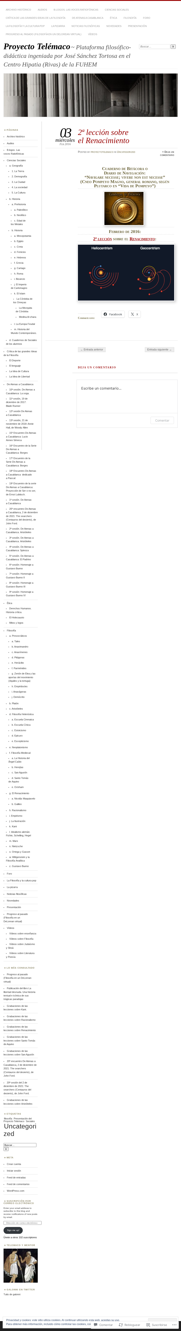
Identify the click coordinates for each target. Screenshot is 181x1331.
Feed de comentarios (18, 1184)
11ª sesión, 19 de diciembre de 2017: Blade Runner (17, 402)
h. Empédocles (20, 686)
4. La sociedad (19, 187)
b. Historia (14, 199)
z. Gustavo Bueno (19, 866)
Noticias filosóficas (86, 26)
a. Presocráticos (18, 635)
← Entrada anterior (91, 349)
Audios (42, 9)
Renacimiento (142, 239)
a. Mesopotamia (22, 236)
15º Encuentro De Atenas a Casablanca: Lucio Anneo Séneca (21, 436)
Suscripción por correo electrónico (19, 1202)
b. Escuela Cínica (21, 724)
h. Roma (18, 273)
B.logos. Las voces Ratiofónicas (76, 9)
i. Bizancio (19, 279)
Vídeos (92, 34)
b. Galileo (17, 804)
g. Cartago (19, 268)
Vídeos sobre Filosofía (21, 938)
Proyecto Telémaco (37, 46)
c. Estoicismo (19, 730)
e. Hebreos (20, 257)
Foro (146, 18)
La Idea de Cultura (19, 371)
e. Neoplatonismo (18, 747)
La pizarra (58, 26)
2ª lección (102, 239)
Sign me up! (13, 1230)
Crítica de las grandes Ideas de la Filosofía (35, 18)
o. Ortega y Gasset (19, 851)
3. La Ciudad (18, 182)
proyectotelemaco (102, 151)
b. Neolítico (20, 215)
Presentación (137, 26)
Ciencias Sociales (117, 9)
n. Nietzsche (16, 846)
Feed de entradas (16, 1177)
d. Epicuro (17, 735)
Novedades (113, 26)
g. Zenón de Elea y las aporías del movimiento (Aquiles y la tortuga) (22, 677)
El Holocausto (16, 617)
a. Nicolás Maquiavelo (23, 798)
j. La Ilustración (17, 821)
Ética (113, 18)
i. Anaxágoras (19, 691)
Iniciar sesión (14, 1170)
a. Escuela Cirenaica (23, 719)
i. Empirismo (15, 815)
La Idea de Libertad (19, 376)
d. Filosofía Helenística (21, 714)
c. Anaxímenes (20, 652)
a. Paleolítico (21, 209)
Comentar (162, 420)
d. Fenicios (20, 252)
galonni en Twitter (21, 1289)
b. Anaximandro (20, 646)
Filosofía (130, 18)
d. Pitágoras (18, 657)
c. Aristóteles (16, 708)
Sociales (30, 1121)
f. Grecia (18, 262)
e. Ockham (18, 787)
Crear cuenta (14, 1164)
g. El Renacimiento (19, 793)
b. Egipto (18, 241)
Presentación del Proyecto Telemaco (18, 1120)
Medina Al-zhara (27, 317)
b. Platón (14, 703)
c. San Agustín (19, 772)
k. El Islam (19, 293)
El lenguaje (15, 365)
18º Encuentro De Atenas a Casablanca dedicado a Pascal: (21, 474)
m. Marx (13, 841)
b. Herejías (17, 767)
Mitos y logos (16, 622)
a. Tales (16, 641)
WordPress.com (15, 1190)
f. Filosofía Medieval (19, 753)
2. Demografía (19, 176)
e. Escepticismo (20, 741)
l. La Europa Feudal (24, 324)
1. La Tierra (18, 171)
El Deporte (15, 360)
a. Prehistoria (19, 204)
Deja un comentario (167, 153)
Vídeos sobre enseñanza (22, 933)
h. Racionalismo (17, 810)
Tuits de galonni (12, 1294)
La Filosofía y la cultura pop (25, 26)
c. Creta (18, 246)
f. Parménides (19, 668)
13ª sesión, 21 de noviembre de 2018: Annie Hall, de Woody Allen (20, 424)
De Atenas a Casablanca (87, 18)
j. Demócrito (18, 697)
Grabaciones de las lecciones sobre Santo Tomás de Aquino (19, 1040)
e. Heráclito (18, 662)
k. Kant (13, 826)
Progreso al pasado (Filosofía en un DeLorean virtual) (43, 34)
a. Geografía (16, 165)
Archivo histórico (18, 9)
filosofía (8, 1118)
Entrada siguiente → (159, 349)
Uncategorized (126, 151)
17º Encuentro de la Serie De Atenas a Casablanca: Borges (18, 462)
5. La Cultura (18, 192)
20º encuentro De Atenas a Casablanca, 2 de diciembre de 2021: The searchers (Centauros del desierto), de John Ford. (22, 516)
